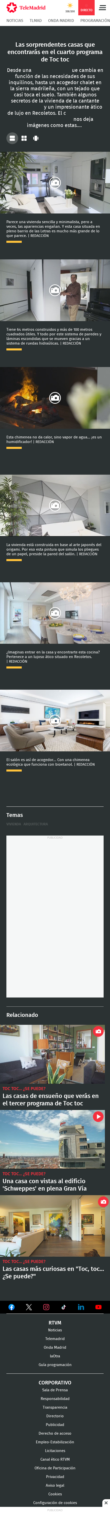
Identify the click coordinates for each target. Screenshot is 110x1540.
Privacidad (55, 1477)
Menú (102, 7)
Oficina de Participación (55, 1468)
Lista (12, 138)
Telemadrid (55, 1339)
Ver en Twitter (29, 1308)
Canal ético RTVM (55, 1459)
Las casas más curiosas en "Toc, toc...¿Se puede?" (55, 1226)
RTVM (55, 1323)
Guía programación (55, 1365)
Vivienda (13, 824)
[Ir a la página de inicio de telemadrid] (26, 8)
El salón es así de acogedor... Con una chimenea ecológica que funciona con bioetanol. (55, 720)
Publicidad (55, 1425)
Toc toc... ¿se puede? (24, 1089)
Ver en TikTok (64, 1308)
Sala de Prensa (55, 1390)
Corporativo (55, 1382)
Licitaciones (55, 1451)
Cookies (55, 1494)
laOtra (55, 1356)
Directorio (55, 1416)
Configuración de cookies (55, 1503)
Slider (36, 138)
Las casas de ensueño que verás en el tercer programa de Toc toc (52, 1054)
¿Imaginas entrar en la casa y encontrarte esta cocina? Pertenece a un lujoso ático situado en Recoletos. (55, 613)
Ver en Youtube (98, 1307)
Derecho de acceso (55, 1433)
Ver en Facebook (11, 1308)
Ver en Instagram (46, 1307)
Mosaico (24, 138)
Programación (95, 21)
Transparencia (55, 1407)
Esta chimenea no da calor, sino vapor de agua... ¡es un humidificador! (55, 398)
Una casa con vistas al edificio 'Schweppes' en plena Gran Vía (52, 1139)
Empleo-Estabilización (55, 1442)
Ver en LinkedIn (81, 1307)
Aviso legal (55, 1485)
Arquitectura (36, 824)
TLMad (36, 21)
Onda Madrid (61, 21)
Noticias (14, 21)
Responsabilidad (55, 1399)
